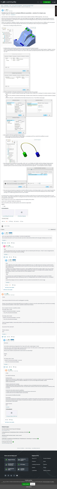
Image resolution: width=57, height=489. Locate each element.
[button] (1, 2)
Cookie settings (28, 448)
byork (7, 245)
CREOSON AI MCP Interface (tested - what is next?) (12, 435)
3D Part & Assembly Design (28, 5)
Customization (4, 436)
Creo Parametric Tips (6, 430)
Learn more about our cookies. (48, 481)
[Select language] (41, 2)
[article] (28, 238)
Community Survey (56, 11)
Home (2, 5)
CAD (10, 5)
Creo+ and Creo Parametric (17, 5)
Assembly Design (5, 218)
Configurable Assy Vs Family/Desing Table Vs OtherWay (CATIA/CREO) (15, 432)
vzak (5, 9)
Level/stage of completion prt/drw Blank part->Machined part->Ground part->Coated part (19, 438)
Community (6, 5)
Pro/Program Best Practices (7, 441)
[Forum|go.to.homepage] (9, 2)
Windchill (3, 433)
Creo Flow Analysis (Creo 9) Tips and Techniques (11, 428)
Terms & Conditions (20, 448)
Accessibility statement (36, 448)
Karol (5, 293)
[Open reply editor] (28, 226)
